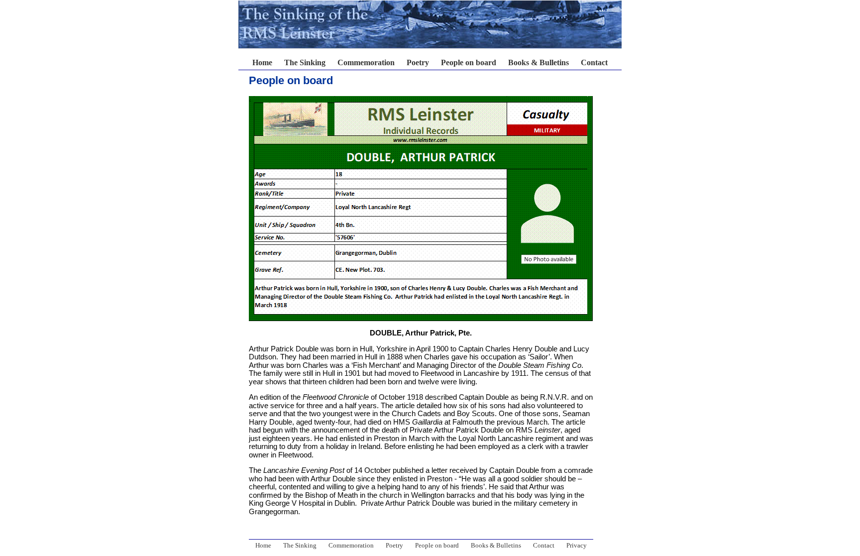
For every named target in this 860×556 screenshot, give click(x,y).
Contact (594, 62)
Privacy (576, 545)
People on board (468, 62)
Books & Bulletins (538, 62)
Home (262, 62)
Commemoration (366, 62)
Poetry (418, 62)
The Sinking (304, 62)
